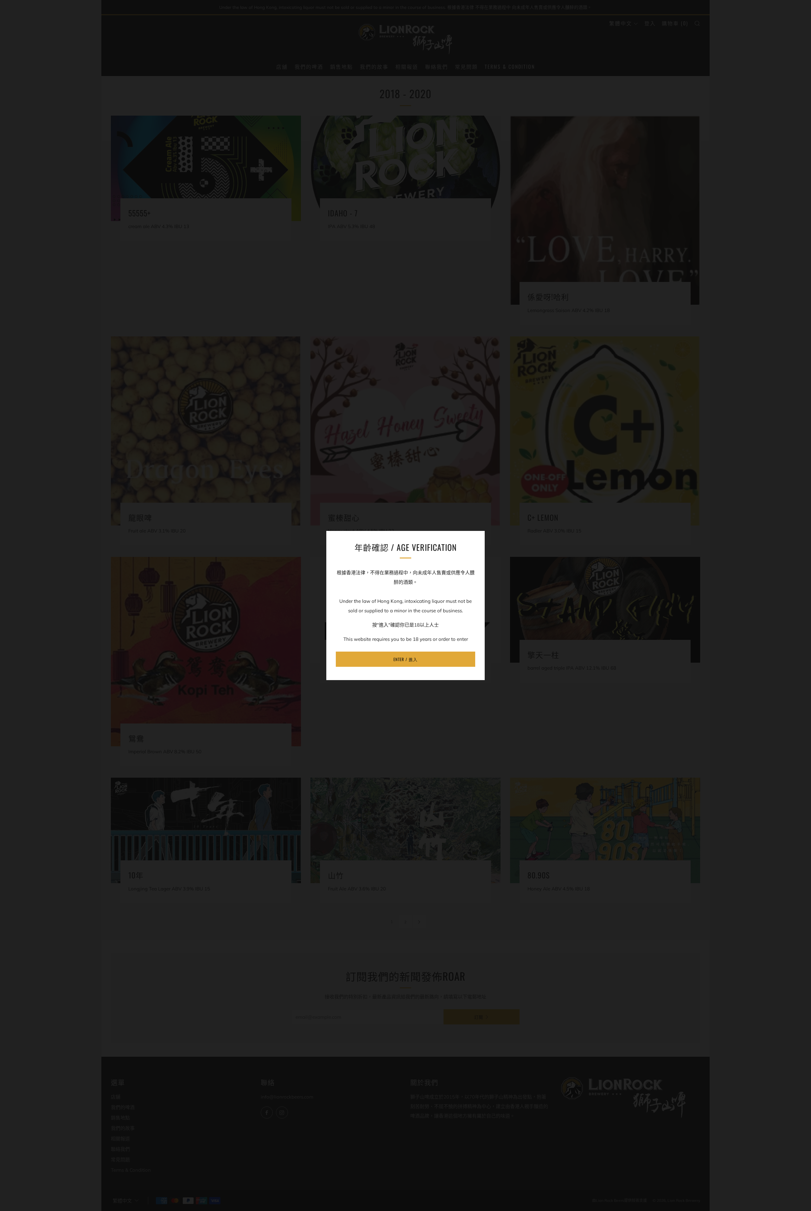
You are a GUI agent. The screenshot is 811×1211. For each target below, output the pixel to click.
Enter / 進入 (405, 659)
